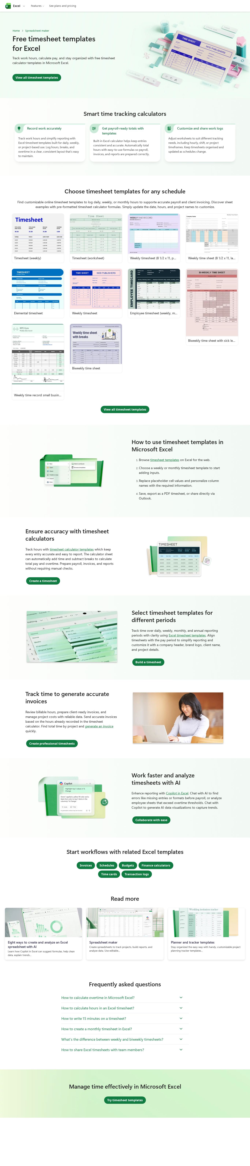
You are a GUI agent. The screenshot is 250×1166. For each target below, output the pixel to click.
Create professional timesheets (52, 744)
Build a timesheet (148, 662)
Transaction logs (137, 874)
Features (36, 6)
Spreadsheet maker (37, 30)
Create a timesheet (43, 581)
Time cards (109, 874)
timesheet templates (164, 460)
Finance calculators (156, 865)
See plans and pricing (62, 6)
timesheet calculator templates (72, 549)
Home (16, 30)
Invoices (86, 865)
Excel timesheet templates (187, 635)
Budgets (128, 865)
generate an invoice (99, 726)
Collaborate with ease (151, 820)
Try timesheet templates (125, 1100)
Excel (16, 6)
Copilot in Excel (177, 793)
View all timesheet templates (37, 78)
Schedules (107, 865)
